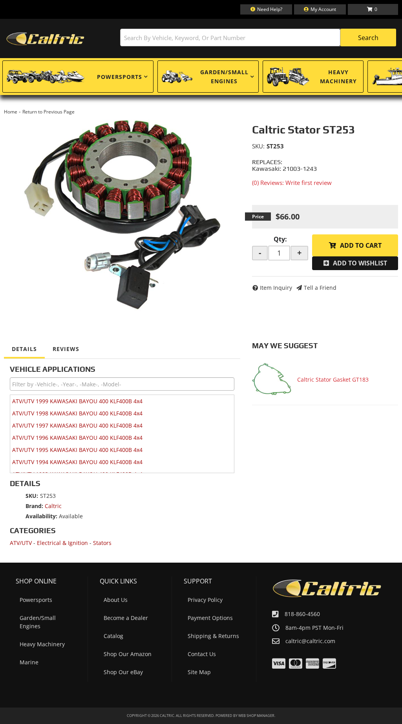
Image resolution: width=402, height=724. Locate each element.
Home (10, 111)
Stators (102, 543)
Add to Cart (361, 245)
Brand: (34, 506)
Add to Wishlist (360, 263)
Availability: (41, 516)
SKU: (258, 146)
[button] (258, 37)
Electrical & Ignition (62, 543)
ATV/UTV (21, 543)
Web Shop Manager (256, 715)
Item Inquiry (276, 287)
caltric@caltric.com (310, 641)
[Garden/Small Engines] (177, 76)
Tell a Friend (320, 287)
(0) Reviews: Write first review (292, 182)
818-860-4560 (302, 614)
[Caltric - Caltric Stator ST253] (122, 213)
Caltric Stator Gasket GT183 (333, 379)
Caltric (53, 506)
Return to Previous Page (48, 111)
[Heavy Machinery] (288, 76)
